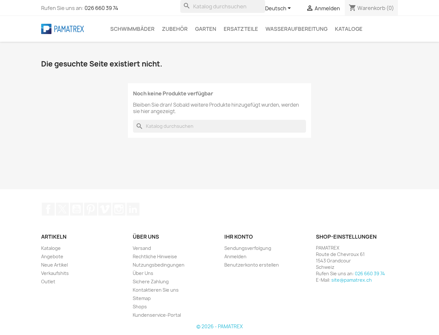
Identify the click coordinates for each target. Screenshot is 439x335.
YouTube (76, 209)
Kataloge (349, 28)
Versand (142, 248)
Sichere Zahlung (151, 281)
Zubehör (175, 28)
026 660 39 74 (101, 8)
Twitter (62, 209)
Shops (140, 307)
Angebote (52, 256)
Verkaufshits (55, 273)
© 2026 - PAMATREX (219, 326)
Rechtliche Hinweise (155, 256)
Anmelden (235, 256)
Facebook (48, 209)
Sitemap (142, 298)
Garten (205, 28)
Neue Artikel (54, 265)
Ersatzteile (241, 28)
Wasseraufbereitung (296, 28)
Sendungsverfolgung (247, 248)
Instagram (118, 209)
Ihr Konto (238, 236)
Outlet (48, 281)
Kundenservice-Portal (157, 315)
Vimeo (104, 209)
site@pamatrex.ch (351, 280)
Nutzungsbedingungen (158, 265)
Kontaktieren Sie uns (156, 290)
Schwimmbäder (132, 28)
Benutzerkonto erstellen (251, 265)
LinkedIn (133, 209)
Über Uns (143, 273)
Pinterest (90, 209)
